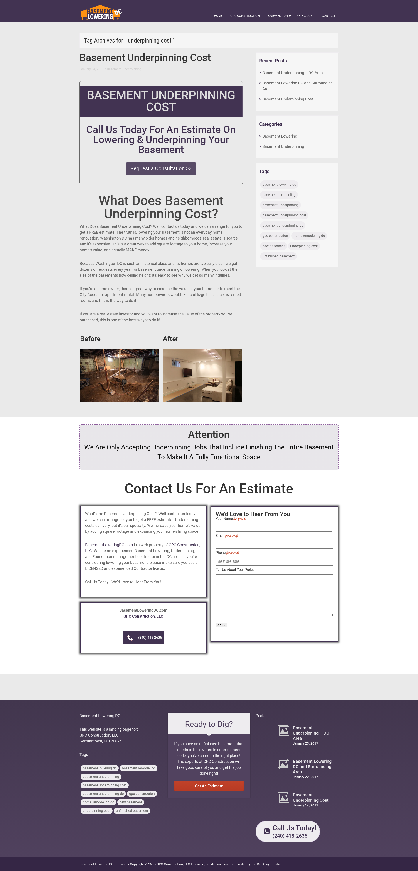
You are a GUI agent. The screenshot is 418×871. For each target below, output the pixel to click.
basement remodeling (279, 195)
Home (218, 15)
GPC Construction (245, 15)
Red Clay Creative (269, 864)
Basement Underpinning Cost (290, 15)
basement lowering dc (279, 184)
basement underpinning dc (282, 225)
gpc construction (275, 236)
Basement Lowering (279, 136)
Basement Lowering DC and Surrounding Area (312, 766)
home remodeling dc (309, 236)
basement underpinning (280, 205)
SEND (221, 624)
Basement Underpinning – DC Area (292, 72)
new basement (273, 246)
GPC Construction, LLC (143, 616)
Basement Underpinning (124, 69)
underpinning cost (304, 246)
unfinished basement (278, 256)
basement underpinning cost (284, 215)
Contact (328, 15)
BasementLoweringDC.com (109, 545)
